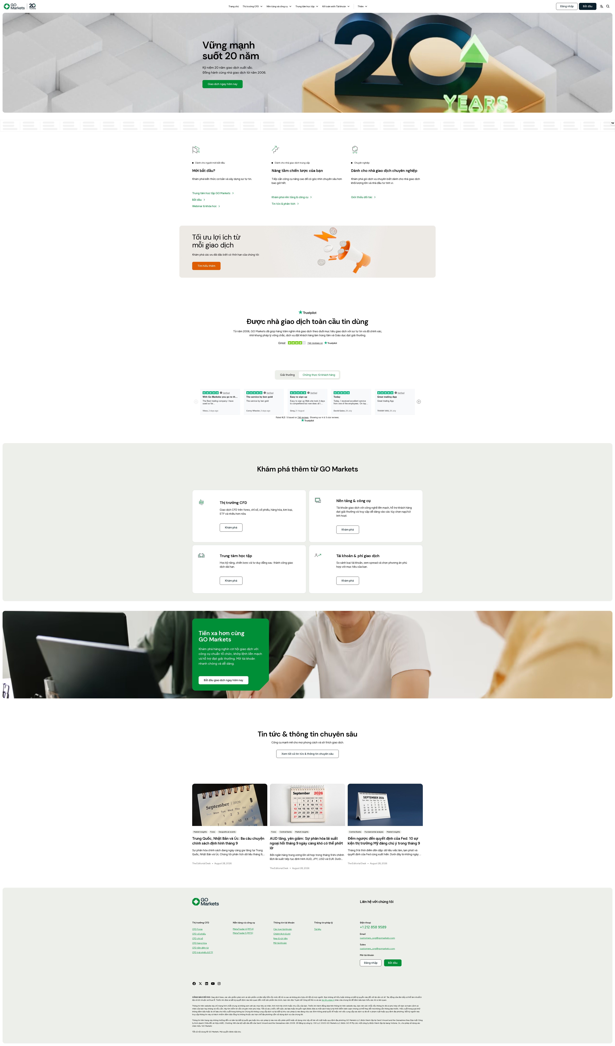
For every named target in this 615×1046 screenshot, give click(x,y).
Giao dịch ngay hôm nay (222, 84)
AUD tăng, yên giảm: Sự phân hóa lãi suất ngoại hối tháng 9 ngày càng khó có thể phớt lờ (306, 843)
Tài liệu (317, 929)
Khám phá (231, 527)
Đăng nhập (567, 6)
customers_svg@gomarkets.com (377, 938)
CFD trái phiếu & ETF (202, 952)
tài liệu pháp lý (328, 1000)
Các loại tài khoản (282, 929)
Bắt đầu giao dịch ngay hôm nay (223, 680)
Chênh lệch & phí (281, 934)
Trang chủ (234, 6)
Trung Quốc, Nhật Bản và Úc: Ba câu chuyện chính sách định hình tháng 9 (228, 840)
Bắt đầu (587, 6)
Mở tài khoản (280, 943)
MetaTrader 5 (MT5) (243, 933)
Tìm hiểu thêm (206, 265)
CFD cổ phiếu (199, 934)
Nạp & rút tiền (280, 938)
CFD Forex (197, 929)
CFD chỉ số (197, 938)
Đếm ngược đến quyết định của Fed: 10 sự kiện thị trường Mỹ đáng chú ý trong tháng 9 (384, 840)
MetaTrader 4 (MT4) (243, 929)
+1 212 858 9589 (373, 927)
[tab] (287, 374)
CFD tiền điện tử (200, 947)
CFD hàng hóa (199, 943)
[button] (253, 6)
